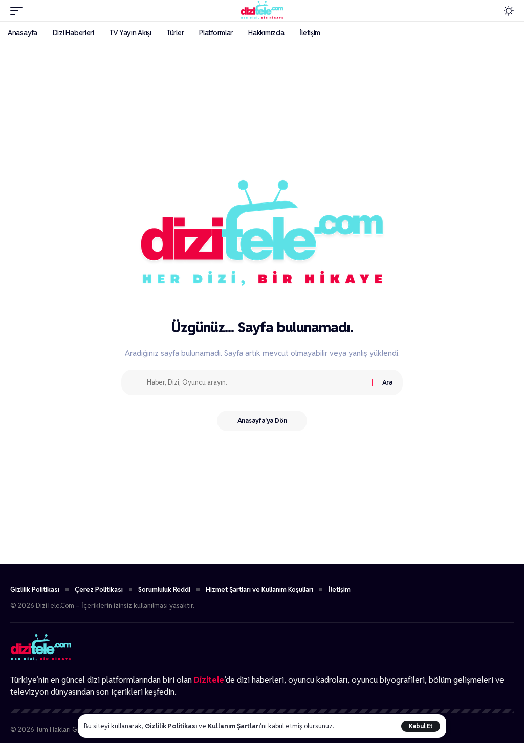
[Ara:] (255, 382)
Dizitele (209, 679)
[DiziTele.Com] (262, 10)
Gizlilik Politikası (171, 726)
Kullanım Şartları (234, 726)
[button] (420, 726)
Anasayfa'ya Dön (262, 420)
